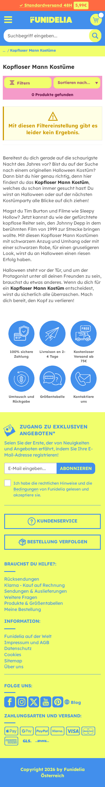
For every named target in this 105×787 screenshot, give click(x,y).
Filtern (23, 83)
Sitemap (13, 660)
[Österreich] (9, 702)
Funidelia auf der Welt (28, 636)
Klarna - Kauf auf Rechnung (34, 585)
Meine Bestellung (22, 609)
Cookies (12, 654)
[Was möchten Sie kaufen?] (8, 19)
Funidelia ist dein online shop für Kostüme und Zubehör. (51, 20)
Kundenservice (56, 521)
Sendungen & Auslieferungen (35, 591)
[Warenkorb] (96, 20)
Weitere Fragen (20, 597)
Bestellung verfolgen (56, 541)
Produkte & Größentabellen (33, 603)
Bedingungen (25, 489)
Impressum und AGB (26, 642)
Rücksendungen (21, 579)
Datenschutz (18, 648)
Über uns (14, 666)
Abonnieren (76, 468)
